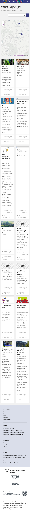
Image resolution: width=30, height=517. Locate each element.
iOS (4, 443)
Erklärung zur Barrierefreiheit (10, 463)
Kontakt (5, 415)
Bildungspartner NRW (8, 428)
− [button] (3, 25)
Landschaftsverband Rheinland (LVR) (12, 430)
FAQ (4, 413)
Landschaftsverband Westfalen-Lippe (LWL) (14, 432)
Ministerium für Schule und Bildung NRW (13, 434)
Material (5, 417)
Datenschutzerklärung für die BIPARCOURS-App (14, 458)
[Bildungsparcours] (13, 1)
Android (5, 445)
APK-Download (7, 446)
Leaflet (14, 55)
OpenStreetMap (20, 55)
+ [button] (3, 22)
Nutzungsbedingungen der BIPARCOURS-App (14, 455)
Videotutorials (6, 419)
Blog (4, 412)
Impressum (6, 461)
